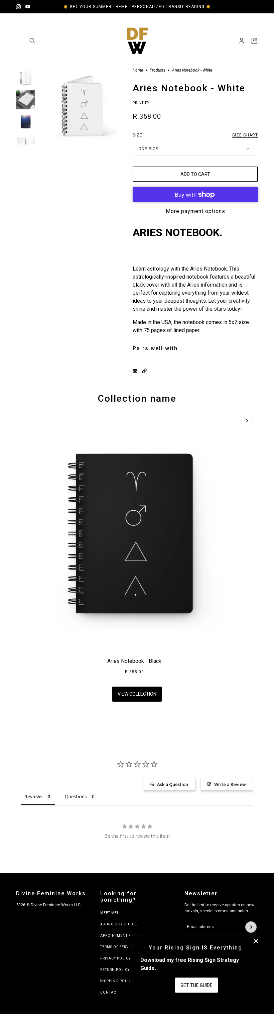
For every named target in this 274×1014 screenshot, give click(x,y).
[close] (256, 941)
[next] (247, 420)
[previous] (27, 420)
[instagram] (18, 6)
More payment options (195, 211)
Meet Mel (109, 913)
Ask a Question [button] (172, 784)
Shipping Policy (116, 981)
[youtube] (27, 6)
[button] (144, 371)
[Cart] (254, 40)
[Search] (32, 40)
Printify (141, 103)
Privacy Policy (115, 958)
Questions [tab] (76, 796)
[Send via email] (135, 371)
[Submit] (251, 927)
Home (138, 70)
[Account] (241, 40)
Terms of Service (117, 947)
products (157, 70)
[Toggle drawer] (19, 41)
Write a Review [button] (230, 784)
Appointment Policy (121, 935)
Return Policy (115, 970)
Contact (109, 992)
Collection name (137, 398)
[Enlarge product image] (84, 106)
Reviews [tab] (33, 796)
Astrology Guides (119, 924)
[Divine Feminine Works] (137, 41)
